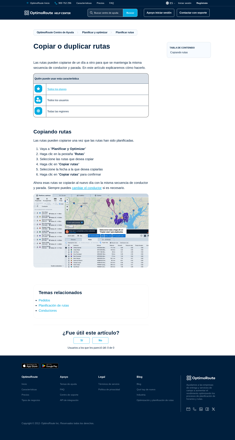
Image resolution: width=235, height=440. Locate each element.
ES (172, 3)
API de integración (69, 400)
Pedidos (44, 300)
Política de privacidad (109, 389)
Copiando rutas (179, 52)
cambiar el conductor (87, 188)
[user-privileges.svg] (38, 102)
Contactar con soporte (193, 12)
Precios (100, 3)
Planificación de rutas (54, 305)
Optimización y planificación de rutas (155, 400)
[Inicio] (48, 12)
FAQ (111, 3)
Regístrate (202, 3)
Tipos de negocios (31, 400)
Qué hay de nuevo (146, 389)
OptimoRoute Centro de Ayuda (55, 32)
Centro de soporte (69, 394)
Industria (141, 394)
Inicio (40, 3)
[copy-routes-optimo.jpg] (91, 266)
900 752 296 (65, 3)
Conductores (48, 310)
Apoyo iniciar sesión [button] (159, 12)
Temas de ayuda (68, 384)
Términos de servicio (108, 384)
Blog (139, 384)
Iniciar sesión (184, 3)
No (100, 340)
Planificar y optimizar (94, 32)
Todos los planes (57, 89)
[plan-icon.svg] (38, 91)
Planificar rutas (125, 32)
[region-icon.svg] (38, 113)
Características (84, 3)
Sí (81, 340)
